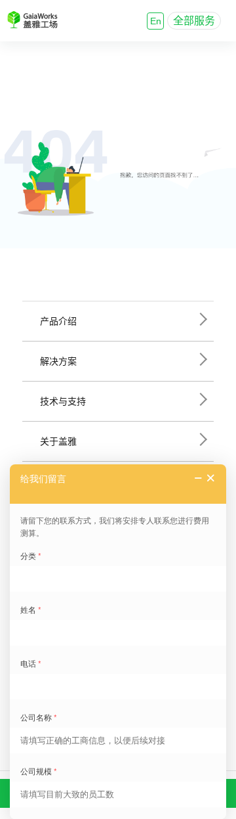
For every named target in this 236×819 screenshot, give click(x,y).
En (155, 21)
